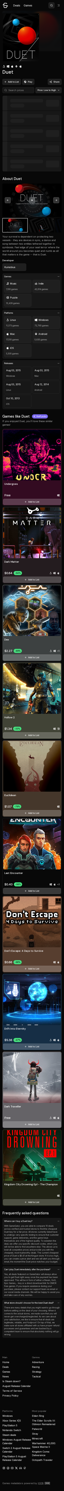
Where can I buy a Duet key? (18, 1221)
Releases (8, 363)
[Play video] (32, 200)
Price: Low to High (47, 90)
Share (56, 82)
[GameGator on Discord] (20, 1468)
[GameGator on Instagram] (3, 1468)
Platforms (8, 313)
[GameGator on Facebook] (8, 1468)
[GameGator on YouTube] (12, 1468)
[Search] (51, 5)
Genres (7, 276)
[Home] (5, 5)
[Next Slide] (56, 200)
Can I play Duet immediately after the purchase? (27, 1269)
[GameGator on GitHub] (24, 1468)
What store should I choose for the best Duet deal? (29, 1303)
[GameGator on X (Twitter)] (16, 1468)
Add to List (13, 82)
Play (30, 82)
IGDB (41, 1483)
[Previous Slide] (8, 200)
